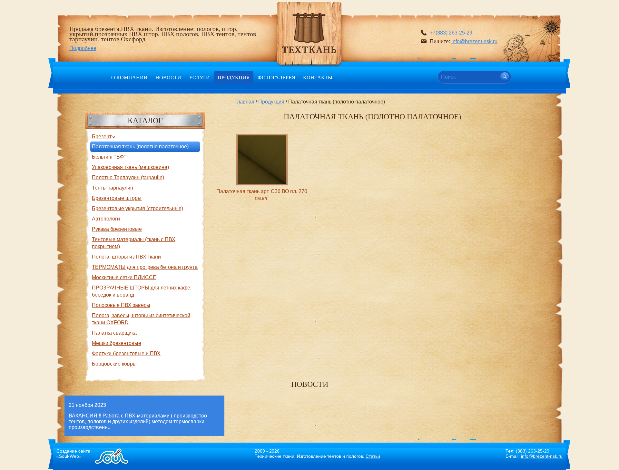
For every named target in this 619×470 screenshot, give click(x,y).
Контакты (317, 77)
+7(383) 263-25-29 (451, 32)
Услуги (199, 77)
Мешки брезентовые (116, 343)
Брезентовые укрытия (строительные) (137, 208)
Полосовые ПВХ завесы (121, 305)
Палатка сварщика (114, 333)
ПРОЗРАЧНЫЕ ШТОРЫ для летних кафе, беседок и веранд (142, 291)
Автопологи (106, 218)
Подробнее (82, 48)
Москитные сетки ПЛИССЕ (124, 277)
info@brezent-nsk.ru (474, 41)
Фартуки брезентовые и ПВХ (126, 353)
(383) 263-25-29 (532, 451)
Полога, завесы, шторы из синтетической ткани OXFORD (141, 319)
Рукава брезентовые (117, 229)
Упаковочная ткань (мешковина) (130, 167)
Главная (244, 101)
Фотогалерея (276, 77)
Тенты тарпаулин (112, 188)
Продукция (234, 77)
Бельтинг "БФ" (109, 157)
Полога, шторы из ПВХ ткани (126, 256)
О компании (129, 77)
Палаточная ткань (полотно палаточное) (140, 146)
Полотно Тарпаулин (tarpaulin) (128, 177)
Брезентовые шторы (117, 198)
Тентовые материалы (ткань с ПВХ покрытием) (133, 243)
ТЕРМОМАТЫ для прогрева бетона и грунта (145, 267)
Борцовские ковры (114, 364)
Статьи (373, 456)
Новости (168, 77)
